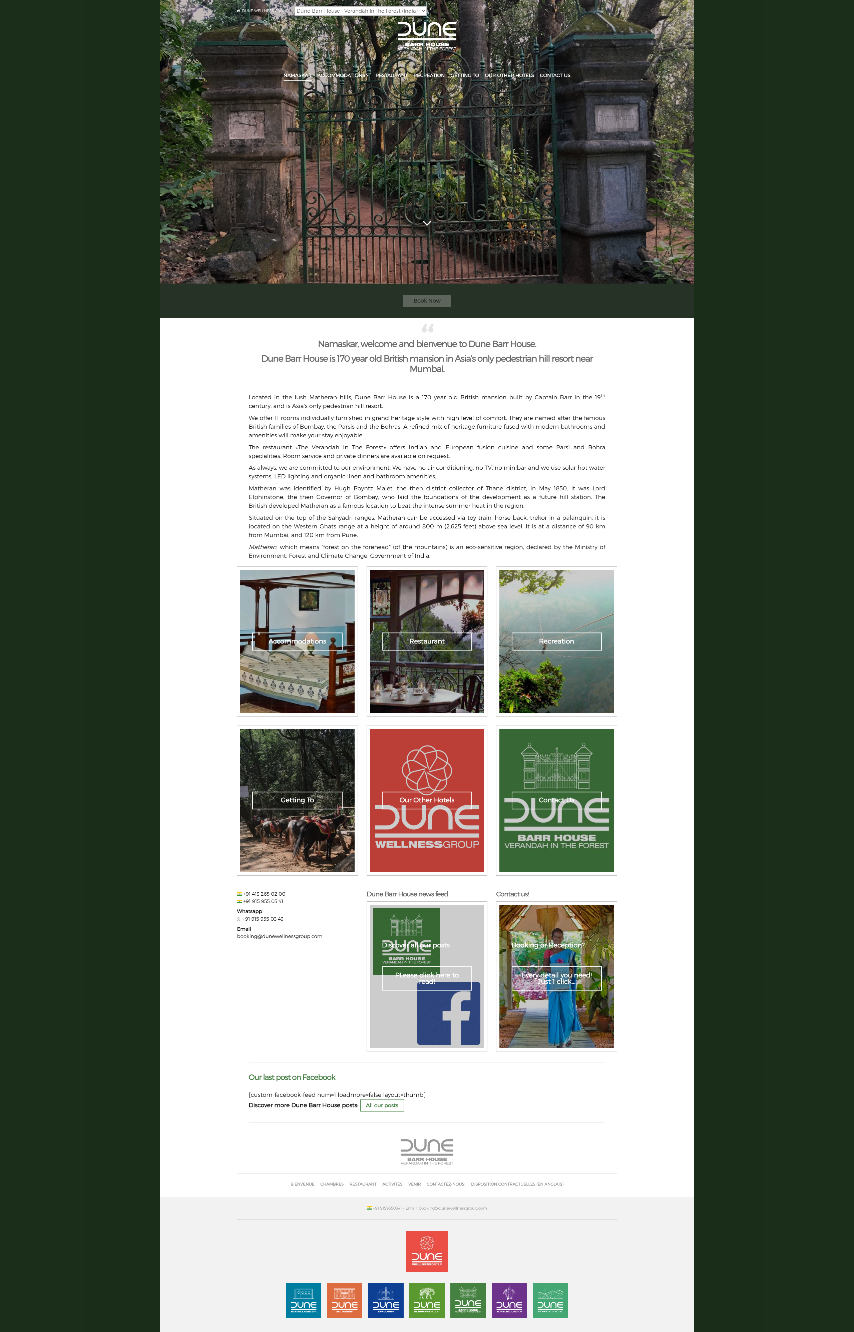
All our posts (382, 1105)
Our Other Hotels (509, 75)
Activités (392, 1184)
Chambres (332, 1184)
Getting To (465, 75)
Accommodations (341, 75)
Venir (414, 1184)
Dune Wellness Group (265, 10)
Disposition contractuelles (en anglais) (517, 1184)
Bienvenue (303, 1184)
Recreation (429, 75)
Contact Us (555, 75)
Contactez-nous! (446, 1184)
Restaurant (392, 75)
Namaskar (298, 75)
